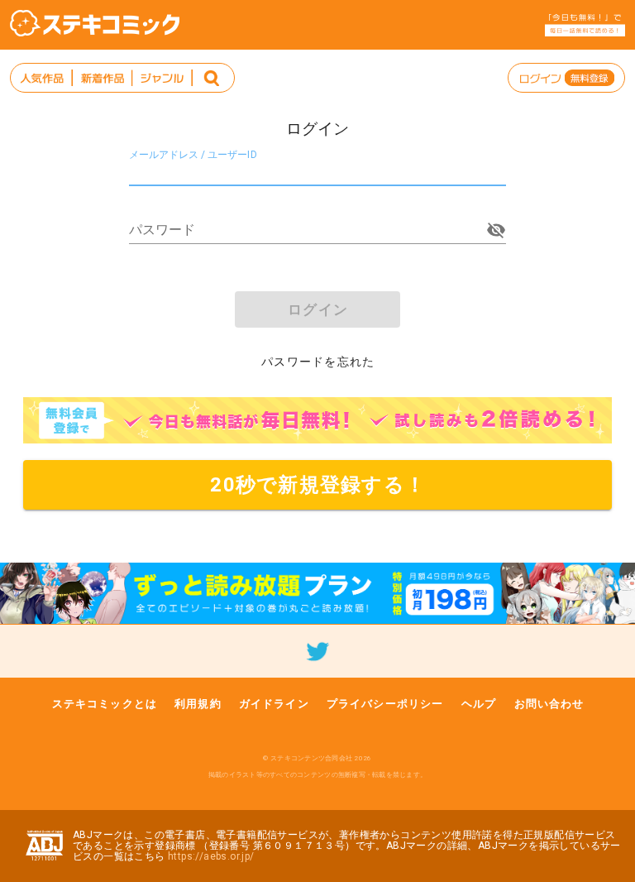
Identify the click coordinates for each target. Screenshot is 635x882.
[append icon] (496, 230)
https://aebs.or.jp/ (211, 856)
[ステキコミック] (94, 23)
